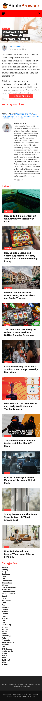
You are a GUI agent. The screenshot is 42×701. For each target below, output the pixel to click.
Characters (7, 583)
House (5, 616)
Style (4, 655)
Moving (5, 629)
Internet (5, 618)
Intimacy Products (8, 116)
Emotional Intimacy (9, 115)
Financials (6, 600)
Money (5, 627)
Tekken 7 (6, 660)
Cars (4, 576)
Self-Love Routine (16, 118)
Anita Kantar (16, 46)
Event (4, 596)
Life (3, 623)
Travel (5, 664)
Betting (5, 570)
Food (4, 603)
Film (4, 598)
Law (3, 620)
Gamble (5, 607)
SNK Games (7, 649)
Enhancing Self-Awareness (27, 115)
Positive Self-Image (23, 116)
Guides (5, 611)
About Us (12, 684)
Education (6, 589)
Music (4, 631)
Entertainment (8, 592)
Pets (4, 638)
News (4, 633)
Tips (4, 662)
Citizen (5, 585)
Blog (4, 572)
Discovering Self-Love (23, 113)
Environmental (8, 594)
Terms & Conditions (22, 686)
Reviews (5, 645)
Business (6, 574)
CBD (3, 578)
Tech (4, 658)
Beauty (5, 567)
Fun (3, 605)
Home (4, 684)
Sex (3, 647)
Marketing (6, 625)
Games (5, 609)
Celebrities (7, 581)
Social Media (7, 651)
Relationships (8, 642)
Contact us (22, 684)
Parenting (6, 636)
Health (5, 614)
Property (6, 640)
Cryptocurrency (9, 587)
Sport (4, 653)
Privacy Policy (34, 684)
